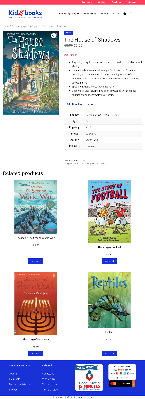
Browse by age (19, 26)
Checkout (101, 2)
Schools (105, 14)
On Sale (116, 14)
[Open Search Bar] (130, 13)
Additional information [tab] (80, 104)
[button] (53, 35)
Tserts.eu (87, 397)
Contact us (48, 374)
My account (86, 2)
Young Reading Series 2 (95, 164)
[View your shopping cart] (124, 13)
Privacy (13, 390)
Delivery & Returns (19, 384)
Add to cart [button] (35, 261)
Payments (14, 379)
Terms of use (49, 384)
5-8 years (34, 26)
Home (6, 26)
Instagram (131, 2)
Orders (13, 374)
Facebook (116, 2)
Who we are (49, 379)
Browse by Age (90, 14)
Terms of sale (50, 390)
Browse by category (69, 14)
